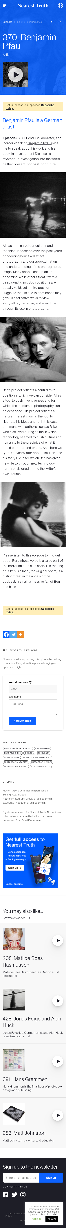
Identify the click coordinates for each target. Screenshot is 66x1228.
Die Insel (29, 753)
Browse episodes (14, 918)
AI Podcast (9, 748)
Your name (15, 696)
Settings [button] (36, 1219)
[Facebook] (6, 634)
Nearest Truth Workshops (37, 758)
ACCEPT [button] (52, 1219)
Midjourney (43, 753)
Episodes (7, 22)
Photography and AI (41, 762)
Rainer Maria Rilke (40, 767)
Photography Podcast (15, 767)
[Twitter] (13, 634)
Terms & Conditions (15, 1213)
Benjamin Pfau (39, 143)
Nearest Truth (11, 758)
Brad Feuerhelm (12, 753)
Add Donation (22, 720)
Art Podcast (25, 748)
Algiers (15, 790)
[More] (20, 634)
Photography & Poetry (16, 762)
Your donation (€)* (21, 682)
